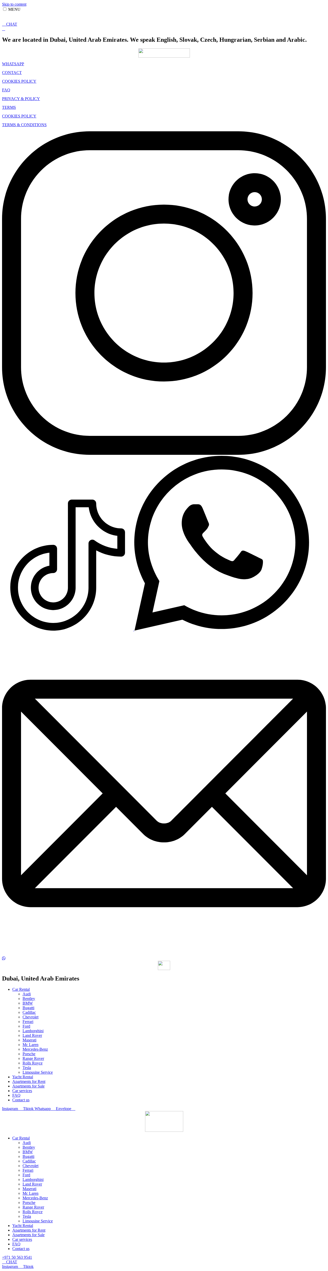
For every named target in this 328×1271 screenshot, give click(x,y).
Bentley (29, 998)
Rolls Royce (33, 1063)
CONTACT (12, 72)
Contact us (20, 1100)
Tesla (27, 1067)
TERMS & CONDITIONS (24, 125)
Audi (27, 994)
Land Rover (32, 1035)
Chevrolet (30, 1017)
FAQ (6, 90)
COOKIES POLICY (19, 81)
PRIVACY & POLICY (21, 98)
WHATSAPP (13, 64)
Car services (22, 1091)
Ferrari (28, 1021)
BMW (28, 1003)
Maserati (29, 1040)
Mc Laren (30, 1044)
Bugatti (28, 1008)
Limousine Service (38, 1072)
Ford (26, 1026)
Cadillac (29, 1012)
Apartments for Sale (28, 1086)
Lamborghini (33, 1031)
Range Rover (33, 1058)
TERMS (9, 107)
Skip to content (14, 4)
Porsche (29, 1054)
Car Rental (21, 989)
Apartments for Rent (28, 1081)
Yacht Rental (22, 1077)
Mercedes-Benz (35, 1049)
